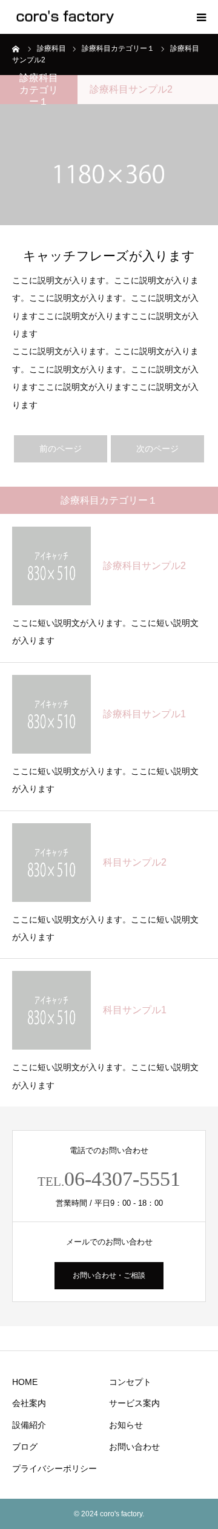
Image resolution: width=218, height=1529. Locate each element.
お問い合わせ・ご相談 (109, 1275)
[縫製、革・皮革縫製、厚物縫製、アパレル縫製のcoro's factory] (65, 17)
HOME (25, 1382)
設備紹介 (29, 1425)
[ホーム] (16, 48)
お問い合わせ (134, 1447)
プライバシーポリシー (54, 1468)
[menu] (201, 17)
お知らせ (126, 1425)
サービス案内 (134, 1403)
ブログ (25, 1447)
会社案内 (29, 1403)
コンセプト (130, 1382)
